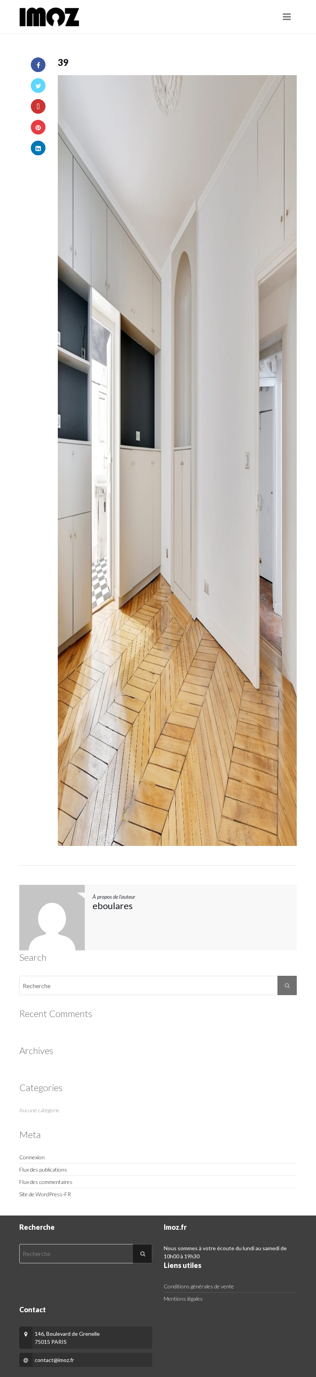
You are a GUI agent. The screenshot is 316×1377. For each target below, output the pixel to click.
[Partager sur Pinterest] (38, 127)
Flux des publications (43, 1169)
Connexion (32, 1157)
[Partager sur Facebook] (38, 64)
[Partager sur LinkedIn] (38, 148)
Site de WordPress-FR (45, 1194)
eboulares (112, 905)
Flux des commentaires (45, 1182)
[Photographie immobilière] (49, 17)
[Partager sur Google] (38, 106)
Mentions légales (183, 1298)
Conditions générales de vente (199, 1286)
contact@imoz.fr (54, 1360)
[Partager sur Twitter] (38, 85)
